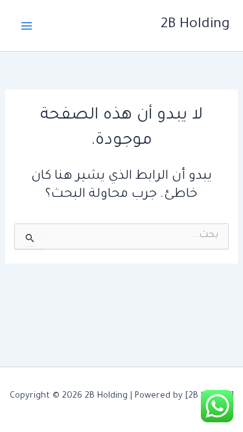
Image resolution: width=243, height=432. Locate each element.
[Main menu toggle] (26, 26)
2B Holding (195, 24)
